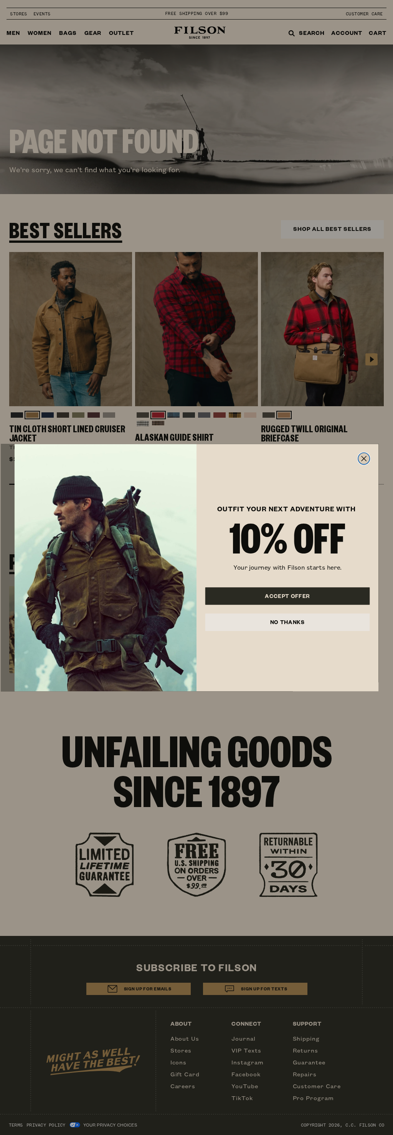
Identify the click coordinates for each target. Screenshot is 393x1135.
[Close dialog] (364, 458)
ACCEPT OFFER (287, 595)
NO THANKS (287, 621)
